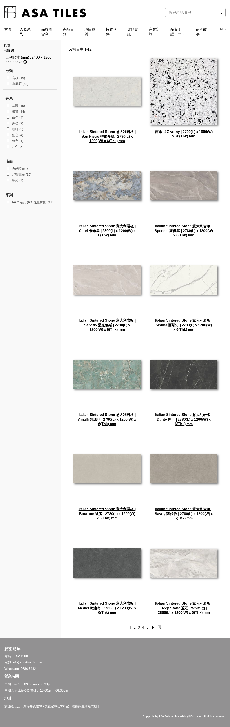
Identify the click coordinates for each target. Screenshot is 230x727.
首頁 (8, 29)
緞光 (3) (17, 180)
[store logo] (45, 12)
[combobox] (190, 12)
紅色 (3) (17, 146)
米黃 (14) (18, 111)
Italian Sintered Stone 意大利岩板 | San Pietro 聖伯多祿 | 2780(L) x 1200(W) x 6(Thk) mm (107, 136)
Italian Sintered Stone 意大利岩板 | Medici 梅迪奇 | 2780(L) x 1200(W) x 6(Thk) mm (107, 607)
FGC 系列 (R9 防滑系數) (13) (32, 202)
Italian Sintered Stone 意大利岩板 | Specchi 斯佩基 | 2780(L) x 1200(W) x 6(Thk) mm (184, 230)
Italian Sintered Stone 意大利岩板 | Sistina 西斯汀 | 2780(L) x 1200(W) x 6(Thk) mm (183, 324)
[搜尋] (220, 12)
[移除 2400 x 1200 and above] (25, 62)
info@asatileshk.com (27, 662)
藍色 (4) (17, 135)
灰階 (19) (18, 106)
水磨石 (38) (19, 84)
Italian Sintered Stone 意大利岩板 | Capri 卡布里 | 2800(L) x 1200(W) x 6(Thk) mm (107, 230)
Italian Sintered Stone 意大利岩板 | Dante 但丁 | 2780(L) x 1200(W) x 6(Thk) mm (183, 419)
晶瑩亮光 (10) (21, 174)
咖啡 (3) (17, 129)
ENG (222, 29)
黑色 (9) (17, 123)
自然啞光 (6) (20, 168)
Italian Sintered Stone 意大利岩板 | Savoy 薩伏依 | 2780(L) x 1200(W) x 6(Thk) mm (184, 513)
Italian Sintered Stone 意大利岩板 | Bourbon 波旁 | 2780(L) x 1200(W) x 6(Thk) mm (107, 513)
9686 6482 (28, 668)
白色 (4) (17, 117)
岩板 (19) (18, 78)
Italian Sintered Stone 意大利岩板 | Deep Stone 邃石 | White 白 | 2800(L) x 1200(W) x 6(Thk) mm (183, 607)
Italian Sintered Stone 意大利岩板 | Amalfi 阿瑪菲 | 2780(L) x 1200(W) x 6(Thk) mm (107, 419)
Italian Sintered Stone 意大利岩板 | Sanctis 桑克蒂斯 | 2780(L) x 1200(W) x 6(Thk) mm (107, 324)
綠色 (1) (17, 141)
